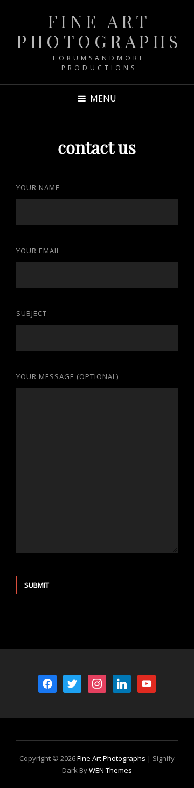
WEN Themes (110, 770)
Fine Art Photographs (99, 30)
